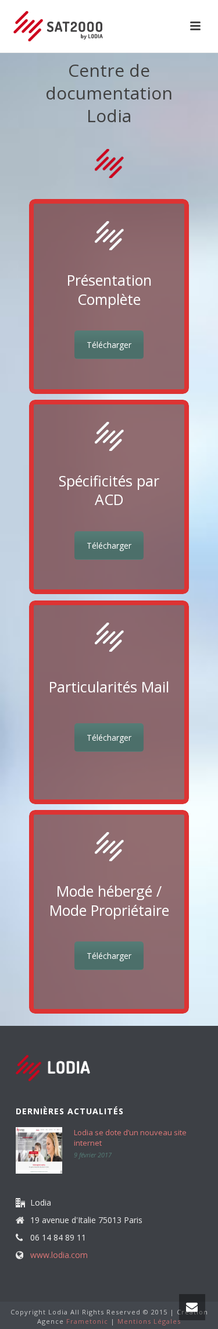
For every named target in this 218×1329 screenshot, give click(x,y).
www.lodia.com (59, 1255)
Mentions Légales (149, 1321)
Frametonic (87, 1321)
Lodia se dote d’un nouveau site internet (130, 1137)
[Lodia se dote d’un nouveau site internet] (39, 1150)
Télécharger (109, 344)
